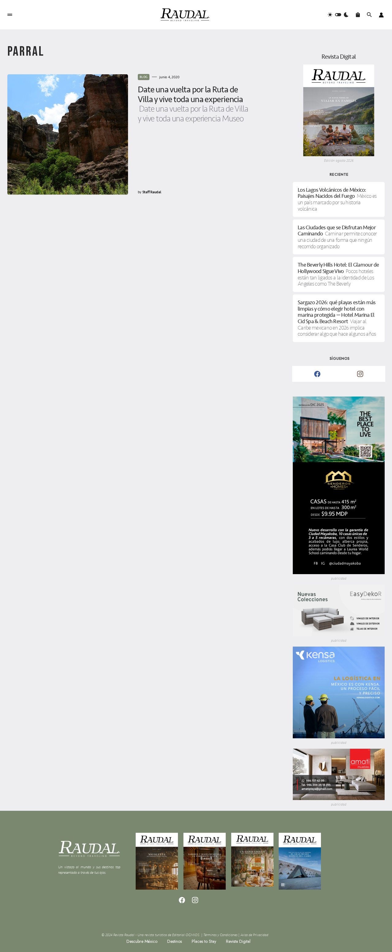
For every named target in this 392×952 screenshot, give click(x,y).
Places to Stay (204, 941)
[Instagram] (360, 374)
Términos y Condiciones (220, 935)
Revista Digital (238, 941)
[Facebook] (317, 374)
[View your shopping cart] (358, 15)
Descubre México (141, 941)
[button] (10, 14)
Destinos (174, 941)
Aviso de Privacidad (254, 935)
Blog (144, 77)
